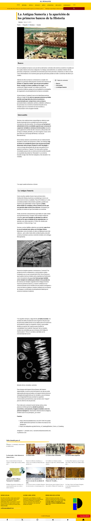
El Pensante (45, 1)
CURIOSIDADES (66, 5)
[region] (63, 102)
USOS (74, 5)
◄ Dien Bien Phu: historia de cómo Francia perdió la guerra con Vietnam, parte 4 (25, 8)
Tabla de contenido (62, 80)
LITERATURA (50, 5)
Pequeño (25, 25)
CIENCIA (31, 5)
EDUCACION (58, 5)
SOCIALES (37, 5)
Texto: (19, 25)
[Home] (83, 520)
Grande (39, 25)
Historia (20, 22)
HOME (18, 5)
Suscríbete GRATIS (84, 516)
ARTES (43, 5)
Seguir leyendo (4, 505)
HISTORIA (24, 5)
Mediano (32, 25)
